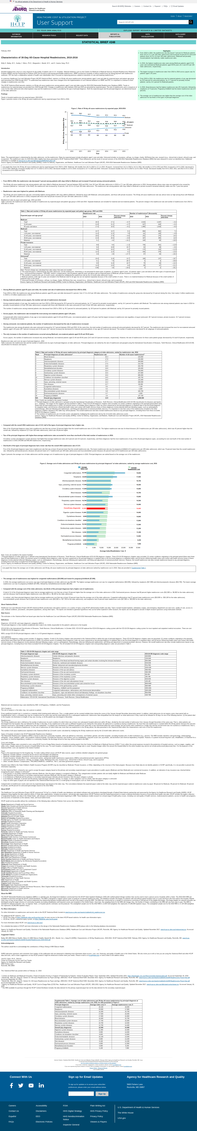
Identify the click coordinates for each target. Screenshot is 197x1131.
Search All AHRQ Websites (121, 6)
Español (12, 1116)
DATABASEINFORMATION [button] (16, 35)
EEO (38, 1116)
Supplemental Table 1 (139, 568)
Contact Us (147, 6)
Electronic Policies (44, 1122)
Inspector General (71, 1125)
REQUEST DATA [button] (82, 35)
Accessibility (41, 1106)
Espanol (157, 6)
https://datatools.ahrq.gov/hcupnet (46, 919)
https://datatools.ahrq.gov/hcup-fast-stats (30, 917)
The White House (125, 1113)
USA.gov (122, 1118)
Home (173, 16)
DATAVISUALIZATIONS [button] (147, 35)
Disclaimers (41, 1111)
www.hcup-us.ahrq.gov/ (35, 923)
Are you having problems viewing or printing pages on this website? (98, 1063)
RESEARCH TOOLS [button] (49, 35)
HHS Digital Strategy (72, 1111)
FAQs (166, 6)
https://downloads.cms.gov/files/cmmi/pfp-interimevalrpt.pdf (147, 976)
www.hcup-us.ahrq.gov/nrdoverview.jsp (173, 929)
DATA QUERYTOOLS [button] (180, 35)
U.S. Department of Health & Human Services (138, 1107)
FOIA (65, 1106)
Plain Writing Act (97, 1106)
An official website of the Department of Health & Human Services (38, 1)
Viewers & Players (102, 1068)
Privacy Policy (96, 1116)
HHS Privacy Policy (99, 1111)
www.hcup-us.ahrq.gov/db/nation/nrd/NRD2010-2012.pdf (36, 161)
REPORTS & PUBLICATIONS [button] (115, 35)
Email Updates (178, 6)
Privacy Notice (93, 1068)
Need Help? (188, 16)
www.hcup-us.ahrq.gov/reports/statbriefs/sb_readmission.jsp (85, 912)
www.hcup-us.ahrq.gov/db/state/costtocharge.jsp (163, 984)
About (180, 16)
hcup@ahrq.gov (94, 955)
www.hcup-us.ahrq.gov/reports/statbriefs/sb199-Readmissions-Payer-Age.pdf (164, 977)
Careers (137, 6)
